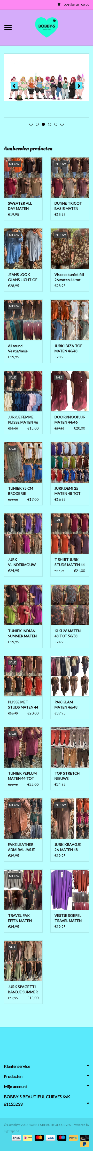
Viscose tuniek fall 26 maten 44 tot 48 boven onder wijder (69, 277)
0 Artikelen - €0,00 (76, 4)
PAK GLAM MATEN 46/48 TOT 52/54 (66, 705)
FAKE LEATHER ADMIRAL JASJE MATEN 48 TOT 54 (21, 847)
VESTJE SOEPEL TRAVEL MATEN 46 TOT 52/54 (68, 918)
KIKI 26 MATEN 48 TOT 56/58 (68, 633)
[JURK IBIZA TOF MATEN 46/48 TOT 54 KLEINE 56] (69, 319)
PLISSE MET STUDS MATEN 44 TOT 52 (23, 705)
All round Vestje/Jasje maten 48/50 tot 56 (21, 349)
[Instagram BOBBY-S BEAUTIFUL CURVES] (73, 1043)
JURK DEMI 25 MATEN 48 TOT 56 (68, 491)
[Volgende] (78, 85)
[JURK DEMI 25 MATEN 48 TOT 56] (69, 462)
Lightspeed (11, 1131)
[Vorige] (14, 85)
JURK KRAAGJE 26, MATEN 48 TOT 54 (68, 847)
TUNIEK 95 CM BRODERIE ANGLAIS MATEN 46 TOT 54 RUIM (22, 491)
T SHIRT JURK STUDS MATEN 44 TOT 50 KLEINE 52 (70, 562)
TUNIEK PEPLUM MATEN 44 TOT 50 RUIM (22, 776)
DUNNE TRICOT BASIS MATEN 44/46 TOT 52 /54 (69, 206)
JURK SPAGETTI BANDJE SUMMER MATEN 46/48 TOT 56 (23, 989)
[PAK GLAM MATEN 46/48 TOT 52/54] (69, 676)
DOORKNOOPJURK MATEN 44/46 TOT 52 (70, 420)
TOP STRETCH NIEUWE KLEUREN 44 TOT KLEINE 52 (69, 776)
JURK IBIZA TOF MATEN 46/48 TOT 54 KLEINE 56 (68, 349)
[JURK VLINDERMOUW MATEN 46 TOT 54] (23, 533)
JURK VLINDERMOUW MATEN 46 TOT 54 (22, 562)
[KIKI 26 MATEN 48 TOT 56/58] (69, 604)
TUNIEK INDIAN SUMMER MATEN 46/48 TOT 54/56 (22, 633)
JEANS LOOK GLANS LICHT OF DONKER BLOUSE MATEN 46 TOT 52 (23, 277)
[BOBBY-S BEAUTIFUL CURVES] (54, 27)
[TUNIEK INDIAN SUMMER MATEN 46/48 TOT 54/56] (23, 604)
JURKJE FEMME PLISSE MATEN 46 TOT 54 (23, 420)
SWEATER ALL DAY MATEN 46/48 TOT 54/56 (22, 206)
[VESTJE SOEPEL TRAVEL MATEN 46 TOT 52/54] (69, 889)
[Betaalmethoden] (15, 1137)
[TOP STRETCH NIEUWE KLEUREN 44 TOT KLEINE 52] (69, 747)
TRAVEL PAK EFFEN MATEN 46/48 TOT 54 (20, 918)
